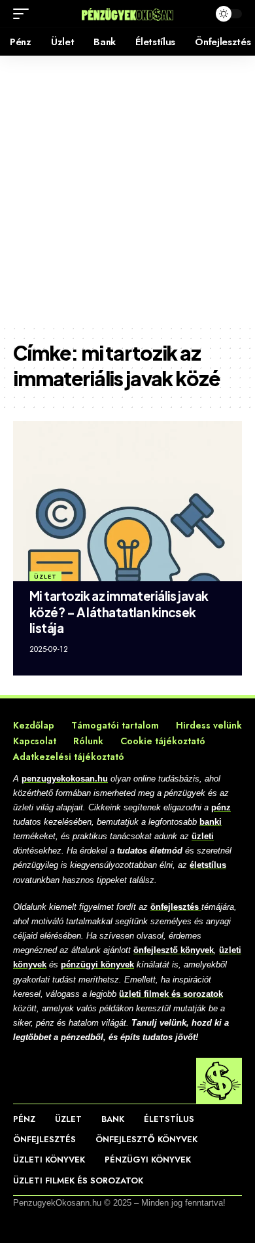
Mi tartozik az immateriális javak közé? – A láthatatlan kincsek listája (119, 612)
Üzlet (45, 576)
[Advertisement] (127, 189)
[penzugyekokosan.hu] (127, 13)
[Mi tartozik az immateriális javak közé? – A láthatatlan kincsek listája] (127, 501)
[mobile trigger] (24, 14)
